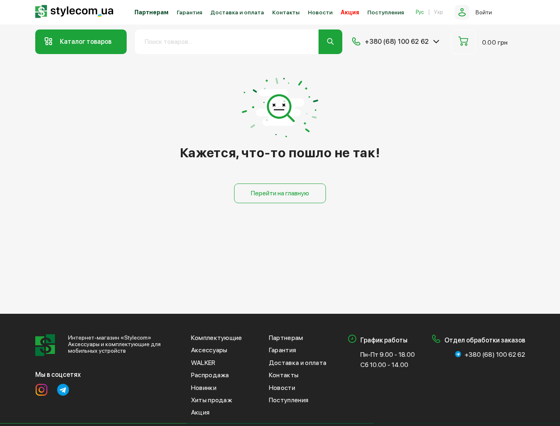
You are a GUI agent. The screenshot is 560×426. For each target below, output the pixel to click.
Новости (320, 12)
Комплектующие (216, 338)
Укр (438, 12)
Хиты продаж (211, 400)
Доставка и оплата (237, 12)
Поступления (385, 12)
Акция (350, 12)
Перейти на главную (280, 193)
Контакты (286, 12)
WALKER (203, 363)
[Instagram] (41, 390)
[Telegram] (63, 390)
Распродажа (210, 375)
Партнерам (151, 12)
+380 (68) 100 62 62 (494, 354)
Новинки (203, 388)
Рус (420, 12)
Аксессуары (209, 350)
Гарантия (189, 12)
